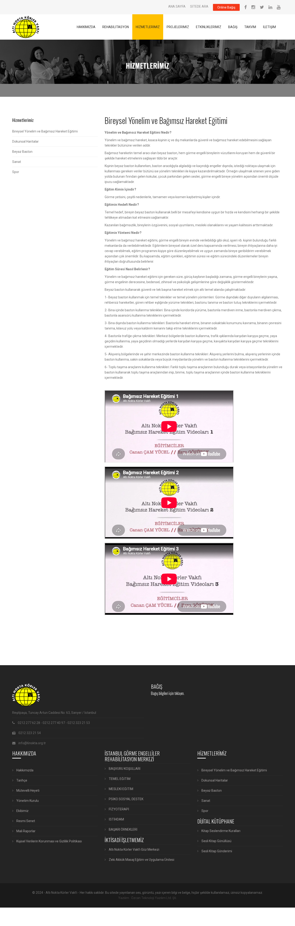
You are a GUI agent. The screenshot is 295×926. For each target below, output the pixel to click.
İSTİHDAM (116, 819)
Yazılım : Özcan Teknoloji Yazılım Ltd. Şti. (147, 898)
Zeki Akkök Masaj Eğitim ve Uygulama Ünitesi (141, 859)
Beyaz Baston (22, 151)
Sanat (16, 162)
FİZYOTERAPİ (118, 809)
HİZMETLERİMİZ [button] (148, 27)
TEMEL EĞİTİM (119, 779)
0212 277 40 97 (54, 723)
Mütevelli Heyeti (27, 790)
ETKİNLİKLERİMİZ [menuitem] (208, 27)
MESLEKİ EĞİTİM (120, 789)
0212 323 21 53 (79, 723)
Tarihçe (21, 780)
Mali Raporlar (25, 831)
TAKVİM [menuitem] (250, 27)
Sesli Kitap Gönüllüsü (216, 841)
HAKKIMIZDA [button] (86, 27)
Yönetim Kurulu (27, 801)
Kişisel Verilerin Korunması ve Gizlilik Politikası (49, 841)
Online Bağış (226, 7)
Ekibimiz (22, 811)
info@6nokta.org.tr (32, 743)
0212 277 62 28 (29, 723)
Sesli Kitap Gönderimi (216, 851)
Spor (15, 172)
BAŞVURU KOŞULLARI (124, 768)
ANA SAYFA (177, 6)
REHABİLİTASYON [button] (115, 27)
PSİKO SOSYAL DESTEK (125, 799)
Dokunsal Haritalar (25, 141)
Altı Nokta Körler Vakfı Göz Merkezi (133, 849)
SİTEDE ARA (199, 6)
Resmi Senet (25, 821)
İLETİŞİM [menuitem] (269, 27)
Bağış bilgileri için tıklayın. (167, 693)
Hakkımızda (24, 770)
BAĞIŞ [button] (232, 27)
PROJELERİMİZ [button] (178, 27)
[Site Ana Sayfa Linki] (25, 27)
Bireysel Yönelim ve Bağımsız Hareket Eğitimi (45, 131)
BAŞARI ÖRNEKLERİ (122, 829)
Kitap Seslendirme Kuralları (220, 831)
